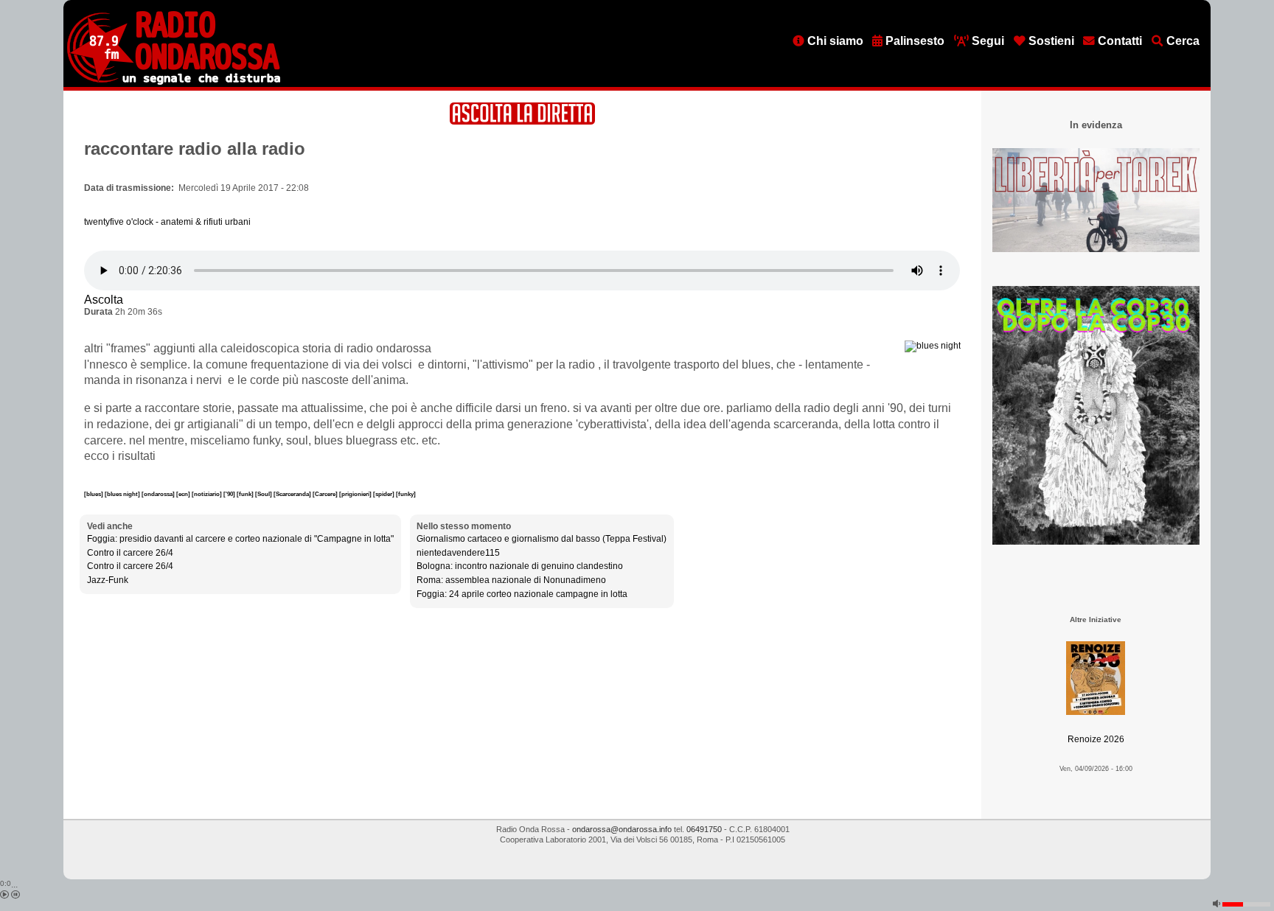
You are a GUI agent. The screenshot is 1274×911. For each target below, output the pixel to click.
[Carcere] (326, 494)
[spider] (384, 494)
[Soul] (264, 494)
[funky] (406, 494)
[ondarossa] (159, 494)
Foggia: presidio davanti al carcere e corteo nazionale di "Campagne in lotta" (240, 539)
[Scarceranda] (293, 494)
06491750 (704, 829)
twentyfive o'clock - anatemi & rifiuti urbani (167, 222)
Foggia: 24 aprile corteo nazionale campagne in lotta (522, 594)
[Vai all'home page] (173, 82)
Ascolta (103, 299)
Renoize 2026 (1096, 739)
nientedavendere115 (458, 553)
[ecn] (184, 494)
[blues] (94, 494)
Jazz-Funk (107, 580)
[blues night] (123, 494)
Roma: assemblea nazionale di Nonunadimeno (511, 580)
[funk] (246, 494)
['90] (230, 494)
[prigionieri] (356, 494)
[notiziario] (207, 494)
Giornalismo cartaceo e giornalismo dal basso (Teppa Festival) (541, 539)
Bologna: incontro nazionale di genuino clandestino (520, 566)
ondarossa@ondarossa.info (622, 829)
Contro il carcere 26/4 (130, 553)
